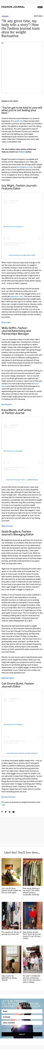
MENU (40, 7)
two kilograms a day (24, 167)
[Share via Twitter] (6, 811)
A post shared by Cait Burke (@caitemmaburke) (22, 753)
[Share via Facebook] (2, 811)
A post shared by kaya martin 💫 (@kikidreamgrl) (22, 479)
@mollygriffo (7, 404)
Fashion (5, 16)
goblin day (19, 121)
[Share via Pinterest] (9, 811)
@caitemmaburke (8, 797)
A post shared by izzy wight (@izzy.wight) (22, 255)
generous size (17, 296)
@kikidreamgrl (7, 526)
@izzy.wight (6, 322)
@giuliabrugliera (8, 678)
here (3, 805)
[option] (22, 67)
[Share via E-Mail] (13, 811)
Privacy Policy (33, 1028)
